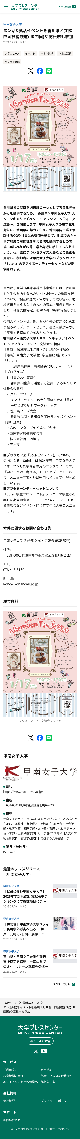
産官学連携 (47, 53)
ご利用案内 (10, 1070)
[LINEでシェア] (49, 71)
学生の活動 (65, 53)
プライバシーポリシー (55, 1101)
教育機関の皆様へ (14, 1076)
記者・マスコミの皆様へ (56, 1076)
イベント (30, 53)
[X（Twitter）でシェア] (31, 71)
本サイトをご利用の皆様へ (20, 1082)
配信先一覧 (48, 1082)
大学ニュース (12, 53)
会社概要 (9, 1101)
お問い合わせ (12, 1120)
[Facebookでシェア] (40, 71)
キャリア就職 (12, 61)
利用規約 (46, 1070)
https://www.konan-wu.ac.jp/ (23, 791)
